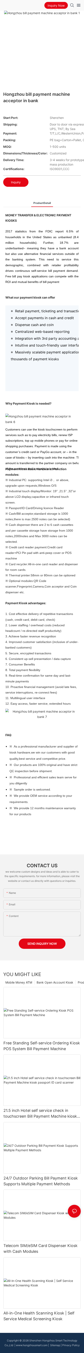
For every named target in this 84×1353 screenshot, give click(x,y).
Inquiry (16, 182)
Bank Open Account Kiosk (55, 982)
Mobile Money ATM (18, 982)
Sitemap (55, 1345)
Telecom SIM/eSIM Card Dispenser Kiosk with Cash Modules (40, 1248)
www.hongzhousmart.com (31, 1345)
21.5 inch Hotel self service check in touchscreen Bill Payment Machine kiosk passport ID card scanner (40, 1113)
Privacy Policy (71, 1345)
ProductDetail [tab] (42, 203)
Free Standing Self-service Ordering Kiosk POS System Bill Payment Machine (41, 1046)
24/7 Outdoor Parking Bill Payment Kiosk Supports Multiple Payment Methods (40, 1181)
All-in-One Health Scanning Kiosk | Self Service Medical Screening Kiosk (39, 1316)
